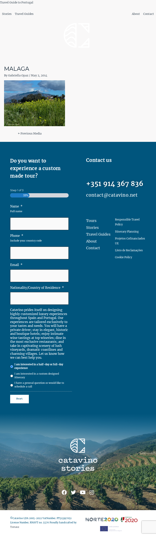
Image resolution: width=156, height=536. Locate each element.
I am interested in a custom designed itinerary (36, 375)
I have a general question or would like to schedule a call (39, 384)
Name (16, 206)
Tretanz (14, 527)
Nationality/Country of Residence (37, 288)
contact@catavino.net (112, 195)
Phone (16, 236)
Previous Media (30, 133)
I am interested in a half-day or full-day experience (38, 366)
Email (16, 265)
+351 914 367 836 (114, 184)
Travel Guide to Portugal (16, 2)
